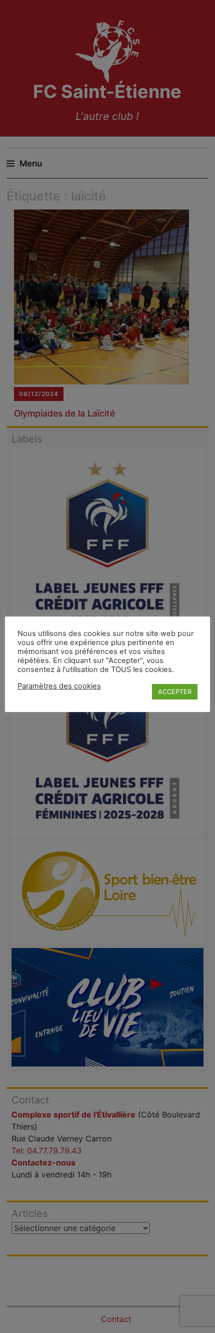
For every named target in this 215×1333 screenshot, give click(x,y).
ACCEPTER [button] (175, 692)
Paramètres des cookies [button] (59, 686)
